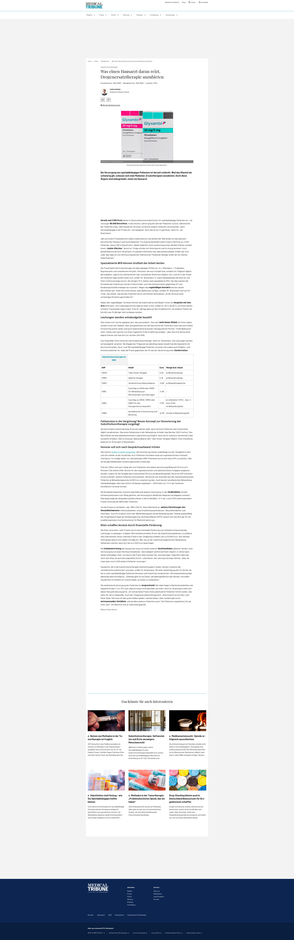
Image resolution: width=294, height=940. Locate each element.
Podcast (130, 902)
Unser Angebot (159, 896)
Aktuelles (130, 887)
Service (156, 887)
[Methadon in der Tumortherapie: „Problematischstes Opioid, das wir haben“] (147, 780)
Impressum (101, 915)
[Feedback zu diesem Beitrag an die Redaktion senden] (109, 100)
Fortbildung (131, 905)
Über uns (157, 891)
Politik (129, 896)
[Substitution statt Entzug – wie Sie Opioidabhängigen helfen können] (106, 780)
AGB (109, 915)
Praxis (129, 894)
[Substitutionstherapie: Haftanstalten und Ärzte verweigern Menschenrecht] (147, 720)
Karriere (156, 899)
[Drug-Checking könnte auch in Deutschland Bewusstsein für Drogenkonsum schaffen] (187, 780)
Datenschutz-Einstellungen (136, 915)
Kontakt (90, 915)
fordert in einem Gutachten (123, 452)
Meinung (130, 899)
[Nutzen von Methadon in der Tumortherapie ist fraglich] (106, 720)
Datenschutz (119, 915)
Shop (184, 2)
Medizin (129, 891)
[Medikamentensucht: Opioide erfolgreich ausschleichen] (187, 720)
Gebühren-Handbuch (172, 2)
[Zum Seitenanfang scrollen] (290, 936)
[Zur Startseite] (94, 5)
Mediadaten (158, 894)
